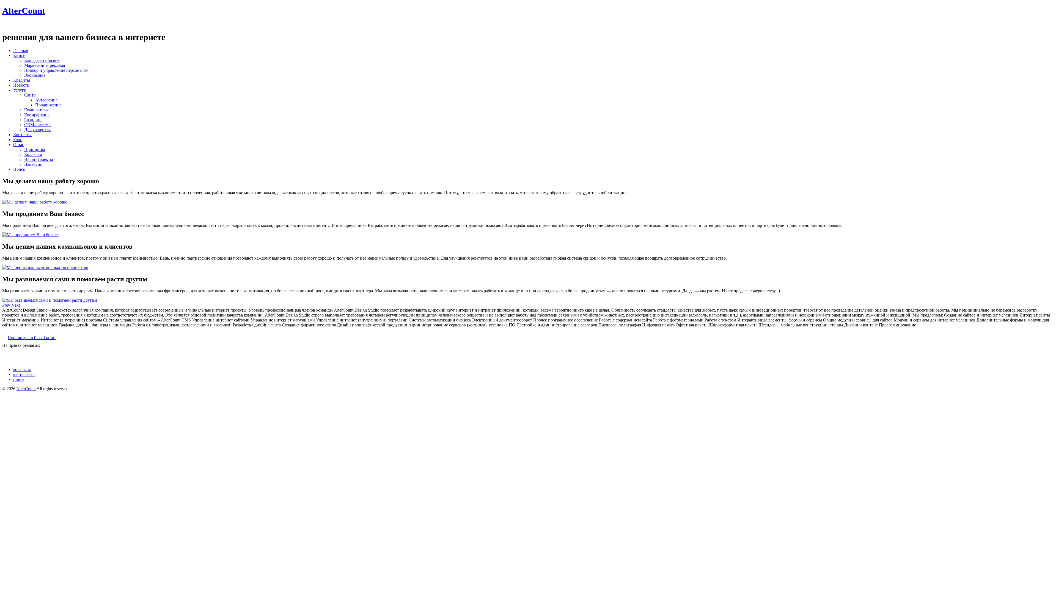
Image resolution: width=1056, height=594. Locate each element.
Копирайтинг (37, 114)
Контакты (22, 134)
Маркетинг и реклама (44, 65)
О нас (18, 144)
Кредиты (21, 80)
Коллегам (33, 154)
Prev (6, 305)
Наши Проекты (38, 159)
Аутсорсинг (46, 100)
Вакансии (33, 164)
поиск (18, 379)
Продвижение (48, 105)
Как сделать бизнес (42, 60)
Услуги (19, 90)
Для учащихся (37, 129)
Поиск (19, 169)
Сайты (30, 95)
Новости (21, 85)
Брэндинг (33, 119)
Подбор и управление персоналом (56, 70)
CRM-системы (37, 124)
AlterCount (23, 11)
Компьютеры (36, 110)
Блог (17, 139)
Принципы (34, 149)
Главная (20, 50)
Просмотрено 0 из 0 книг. (32, 337)
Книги (19, 55)
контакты (22, 369)
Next (15, 305)
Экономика (34, 75)
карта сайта (24, 374)
